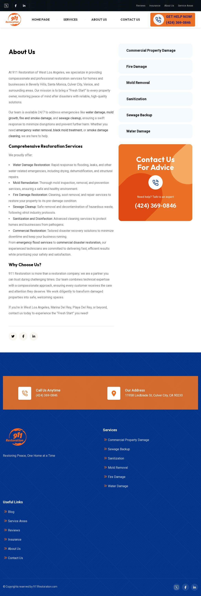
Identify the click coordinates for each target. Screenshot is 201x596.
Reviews (140, 5)
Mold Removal (118, 467)
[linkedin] (33, 336)
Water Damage (118, 486)
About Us (169, 5)
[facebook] (15, 5)
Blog (11, 512)
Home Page (41, 19)
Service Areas (185, 5)
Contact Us (130, 19)
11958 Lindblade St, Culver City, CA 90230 (154, 395)
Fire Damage (116, 477)
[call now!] (155, 182)
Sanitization (116, 458)
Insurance (154, 5)
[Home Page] (16, 437)
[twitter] (6, 5)
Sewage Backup (119, 449)
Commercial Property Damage (128, 440)
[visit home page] (13, 19)
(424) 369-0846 (155, 205)
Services (70, 19)
